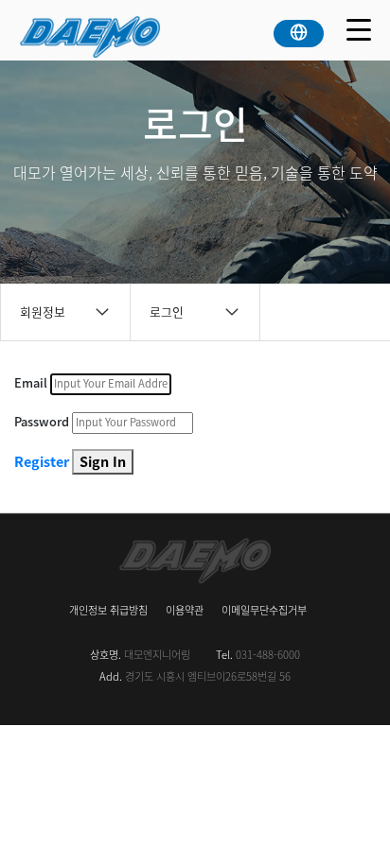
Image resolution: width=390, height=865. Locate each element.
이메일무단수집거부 (264, 610)
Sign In (103, 461)
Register (41, 461)
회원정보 (42, 311)
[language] (299, 29)
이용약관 (185, 610)
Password (41, 421)
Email (30, 382)
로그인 (167, 311)
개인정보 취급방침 (108, 610)
